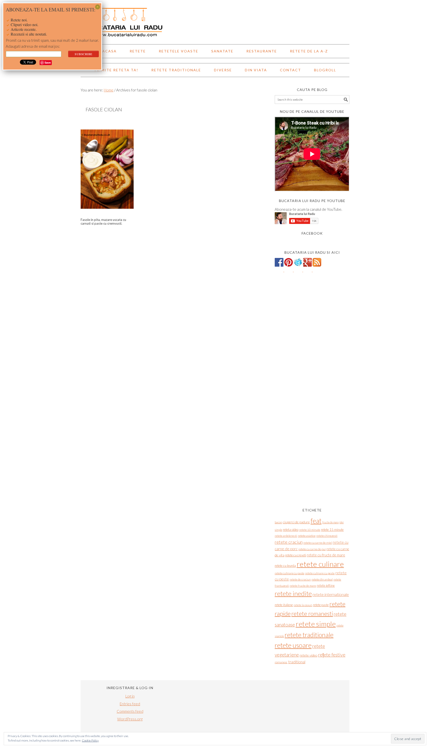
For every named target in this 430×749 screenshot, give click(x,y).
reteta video (290, 530)
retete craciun (289, 542)
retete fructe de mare (303, 585)
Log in (130, 696)
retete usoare (293, 645)
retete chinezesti (326, 536)
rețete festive (331, 655)
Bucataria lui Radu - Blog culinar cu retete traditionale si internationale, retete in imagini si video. (215, 20)
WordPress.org (130, 719)
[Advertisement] (312, 421)
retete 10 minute (309, 529)
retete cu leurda (285, 566)
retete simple (316, 624)
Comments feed (130, 711)
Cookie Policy (90, 740)
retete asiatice (307, 536)
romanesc (281, 662)
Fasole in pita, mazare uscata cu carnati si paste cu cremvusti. (103, 222)
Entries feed (130, 704)
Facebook (312, 233)
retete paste (321, 605)
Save (48, 62)
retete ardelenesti (286, 535)
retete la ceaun (303, 605)
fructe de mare (330, 522)
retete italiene (284, 605)
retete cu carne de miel (317, 542)
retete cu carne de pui (312, 549)
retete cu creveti (295, 555)
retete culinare (320, 564)
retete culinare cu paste (289, 573)
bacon (278, 522)
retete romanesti (312, 613)
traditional (296, 662)
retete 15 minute (332, 530)
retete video (308, 655)
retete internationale (331, 594)
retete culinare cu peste (320, 573)
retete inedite (293, 593)
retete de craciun (300, 579)
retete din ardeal (322, 579)
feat (316, 521)
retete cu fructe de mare (326, 555)
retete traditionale (309, 634)
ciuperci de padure (296, 522)
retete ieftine (326, 585)
